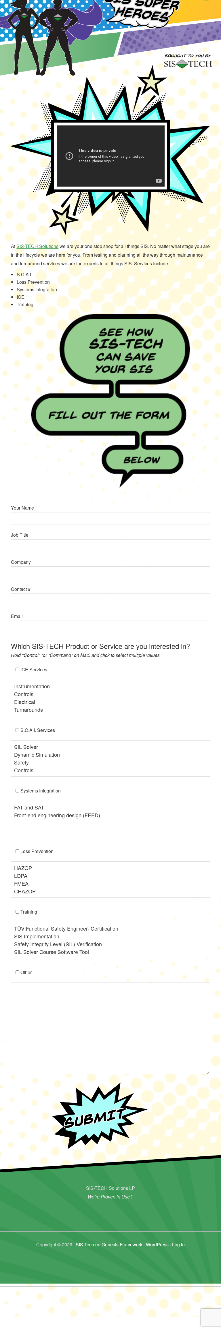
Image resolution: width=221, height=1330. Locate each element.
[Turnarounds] (110, 709)
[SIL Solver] (110, 747)
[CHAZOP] (110, 891)
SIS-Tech (85, 1244)
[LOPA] (110, 876)
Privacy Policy (110, 1297)
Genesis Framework (122, 1244)
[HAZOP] (110, 868)
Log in (178, 1244)
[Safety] (110, 762)
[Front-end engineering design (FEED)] (110, 815)
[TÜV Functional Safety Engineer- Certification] (110, 928)
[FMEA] (110, 883)
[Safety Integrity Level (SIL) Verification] (110, 944)
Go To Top (111, 1304)
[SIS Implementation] (110, 936)
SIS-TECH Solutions (37, 246)
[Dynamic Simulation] (110, 754)
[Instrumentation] (110, 686)
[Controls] (110, 694)
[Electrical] (110, 702)
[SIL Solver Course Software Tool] (110, 952)
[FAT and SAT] (110, 807)
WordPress (157, 1244)
